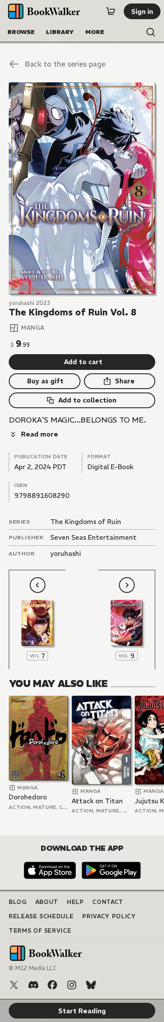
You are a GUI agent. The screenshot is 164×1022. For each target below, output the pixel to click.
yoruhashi (65, 553)
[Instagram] (71, 985)
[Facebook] (52, 985)
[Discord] (33, 985)
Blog (18, 902)
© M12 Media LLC (33, 968)
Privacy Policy (109, 916)
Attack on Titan (97, 801)
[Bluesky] (91, 985)
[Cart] (110, 11)
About (46, 902)
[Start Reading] (82, 188)
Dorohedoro (28, 797)
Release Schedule (41, 916)
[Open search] (151, 32)
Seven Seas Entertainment (93, 537)
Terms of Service (40, 931)
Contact (107, 902)
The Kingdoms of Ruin (85, 522)
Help (75, 902)
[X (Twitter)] (14, 985)
